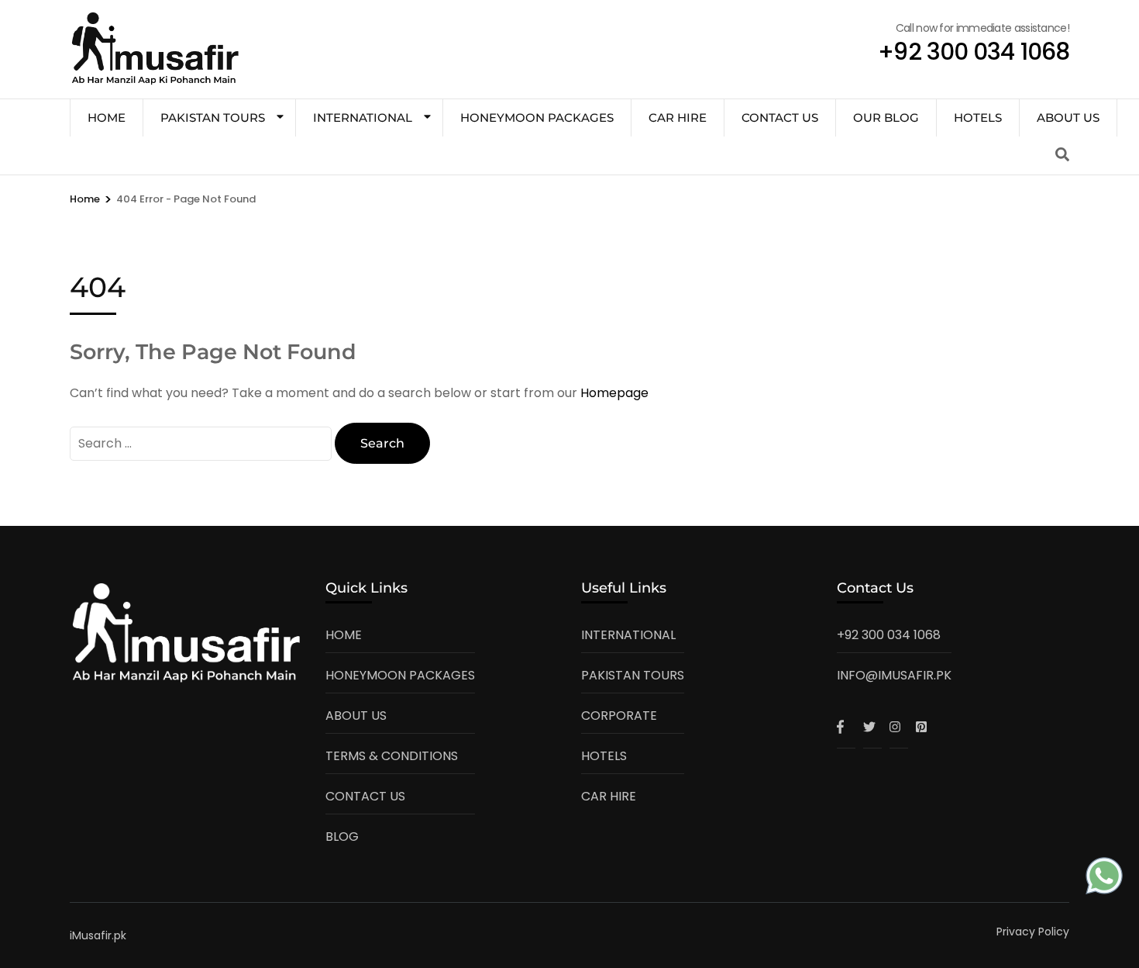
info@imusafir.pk (894, 675)
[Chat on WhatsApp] (1104, 879)
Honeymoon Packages (537, 117)
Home (343, 635)
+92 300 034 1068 (889, 635)
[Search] (1062, 154)
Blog (342, 836)
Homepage (614, 393)
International (362, 117)
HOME (107, 117)
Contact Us (780, 117)
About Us (1068, 117)
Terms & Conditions (391, 756)
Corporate (619, 715)
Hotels (978, 117)
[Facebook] (846, 726)
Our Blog (886, 117)
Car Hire (678, 117)
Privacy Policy (1032, 931)
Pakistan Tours (212, 117)
